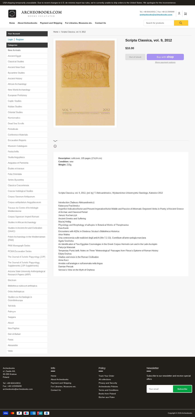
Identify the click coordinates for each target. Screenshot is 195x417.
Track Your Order (106, 376)
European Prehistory (17, 95)
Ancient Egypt (14, 56)
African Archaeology (17, 84)
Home (12, 23)
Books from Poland (107, 393)
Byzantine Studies (16, 73)
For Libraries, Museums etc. (78, 23)
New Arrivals (14, 50)
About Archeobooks (27, 23)
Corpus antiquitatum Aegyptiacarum (24, 202)
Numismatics (14, 118)
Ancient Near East (16, 67)
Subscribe (182, 389)
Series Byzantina (16, 180)
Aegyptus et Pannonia (18, 163)
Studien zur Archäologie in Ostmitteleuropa (20, 298)
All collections (105, 379)
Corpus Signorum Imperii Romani (23, 216)
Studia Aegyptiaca (16, 157)
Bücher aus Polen (107, 397)
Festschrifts (13, 151)
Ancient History (15, 78)
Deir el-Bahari (14, 334)
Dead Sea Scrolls (16, 123)
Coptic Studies (14, 101)
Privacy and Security (108, 383)
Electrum (12, 280)
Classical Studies (16, 61)
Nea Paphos (13, 328)
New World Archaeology (19, 89)
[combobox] (166, 23)
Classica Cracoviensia (18, 185)
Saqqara (12, 317)
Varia (10, 351)
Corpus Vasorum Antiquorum (21, 196)
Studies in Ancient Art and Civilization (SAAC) (25, 229)
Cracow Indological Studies (20, 191)
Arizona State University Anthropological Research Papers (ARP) (26, 273)
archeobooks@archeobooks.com (156, 15)
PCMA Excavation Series (20, 251)
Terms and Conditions (108, 390)
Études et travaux (16, 168)
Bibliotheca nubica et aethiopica (22, 286)
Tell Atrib (12, 306)
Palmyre (12, 311)
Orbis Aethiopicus (16, 291)
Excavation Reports (17, 140)
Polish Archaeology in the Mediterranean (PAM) (26, 238)
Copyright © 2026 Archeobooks (180, 413)
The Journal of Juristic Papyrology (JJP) (26, 257)
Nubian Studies (15, 106)
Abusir (11, 323)
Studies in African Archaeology (22, 222)
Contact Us (100, 23)
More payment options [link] (165, 62)
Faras (10, 339)
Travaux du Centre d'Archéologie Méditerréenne (23, 209)
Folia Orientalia (15, 174)
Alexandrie (13, 345)
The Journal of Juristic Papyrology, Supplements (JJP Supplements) (24, 264)
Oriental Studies (15, 112)
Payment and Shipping (51, 23)
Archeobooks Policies (108, 386)
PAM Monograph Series (19, 245)
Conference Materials (18, 134)
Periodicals (13, 129)
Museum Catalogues (17, 146)
